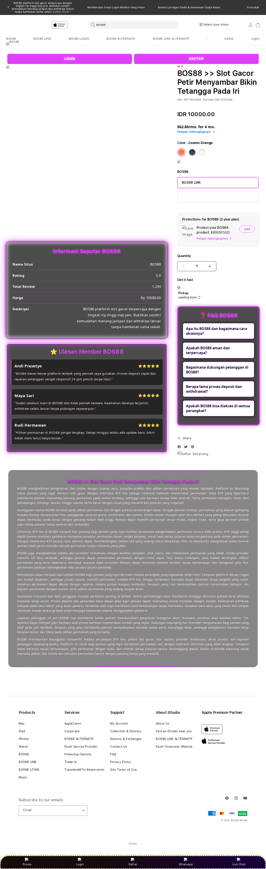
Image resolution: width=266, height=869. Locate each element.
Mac (22, 723)
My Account (119, 723)
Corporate (72, 731)
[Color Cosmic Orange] (181, 152)
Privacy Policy (120, 762)
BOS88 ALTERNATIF (121, 39)
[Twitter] (187, 448)
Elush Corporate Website (174, 746)
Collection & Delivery (126, 731)
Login (80, 864)
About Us (163, 723)
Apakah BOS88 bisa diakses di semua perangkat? (218, 408)
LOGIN (69, 58)
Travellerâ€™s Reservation (84, 769)
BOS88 (11, 39)
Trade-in (70, 762)
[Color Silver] (202, 152)
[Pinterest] (194, 448)
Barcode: (208, 99)
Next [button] (258, 7)
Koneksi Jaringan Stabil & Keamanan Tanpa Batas (189, 7)
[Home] (79, 25)
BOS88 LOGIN (79, 39)
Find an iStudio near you (174, 731)
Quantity (184, 256)
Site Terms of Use (123, 769)
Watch (23, 746)
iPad (22, 731)
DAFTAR (196, 58)
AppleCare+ (72, 723)
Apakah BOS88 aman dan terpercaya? (208, 350)
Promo (27, 864)
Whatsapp (186, 864)
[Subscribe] (82, 810)
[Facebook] (180, 448)
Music (23, 777)
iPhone (24, 739)
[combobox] (133, 24)
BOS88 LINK (42, 39)
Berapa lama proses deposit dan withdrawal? (214, 389)
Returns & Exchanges (126, 739)
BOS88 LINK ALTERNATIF (171, 39)
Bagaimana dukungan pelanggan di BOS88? (217, 369)
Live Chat (238, 864)
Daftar (133, 864)
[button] (11, 39)
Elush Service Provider (80, 746)
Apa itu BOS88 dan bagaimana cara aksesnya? (216, 331)
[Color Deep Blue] (192, 152)
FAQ (113, 754)
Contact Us (118, 746)
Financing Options (77, 754)
